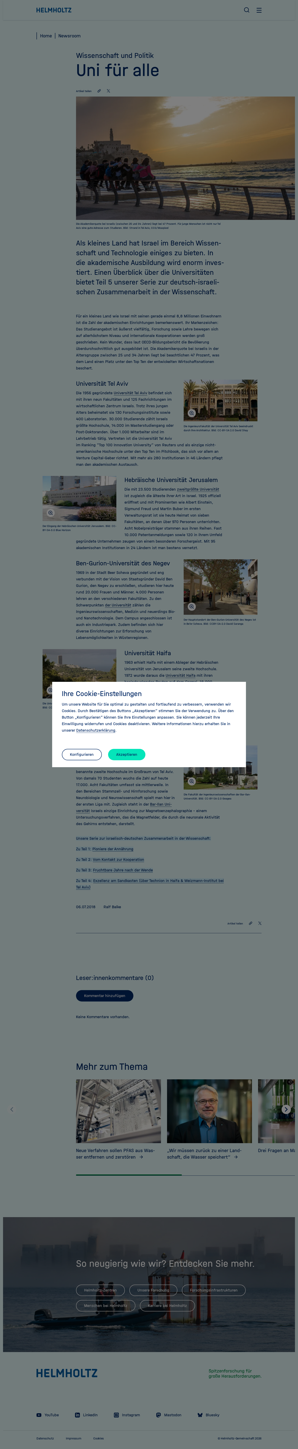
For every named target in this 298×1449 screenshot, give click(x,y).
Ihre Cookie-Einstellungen (102, 693)
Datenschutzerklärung (95, 730)
